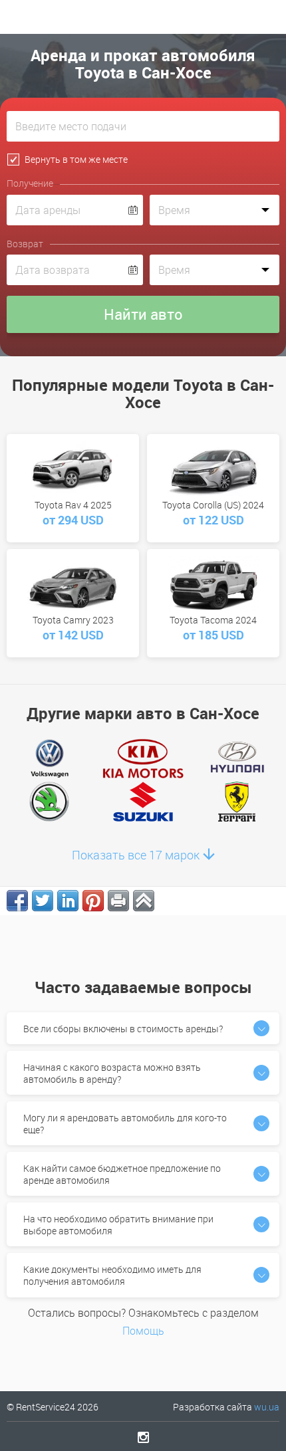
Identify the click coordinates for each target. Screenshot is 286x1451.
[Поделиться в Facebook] (17, 900)
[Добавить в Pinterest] (93, 900)
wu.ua (266, 1406)
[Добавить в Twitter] (42, 900)
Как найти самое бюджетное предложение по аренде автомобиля (122, 1174)
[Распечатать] (118, 900)
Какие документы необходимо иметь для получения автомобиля (112, 1275)
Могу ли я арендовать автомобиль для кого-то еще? (125, 1123)
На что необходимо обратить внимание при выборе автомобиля (118, 1224)
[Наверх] (143, 900)
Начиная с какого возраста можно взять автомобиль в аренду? (112, 1073)
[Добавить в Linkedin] (67, 900)
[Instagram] (143, 1437)
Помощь (143, 1330)
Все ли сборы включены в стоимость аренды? (123, 1028)
